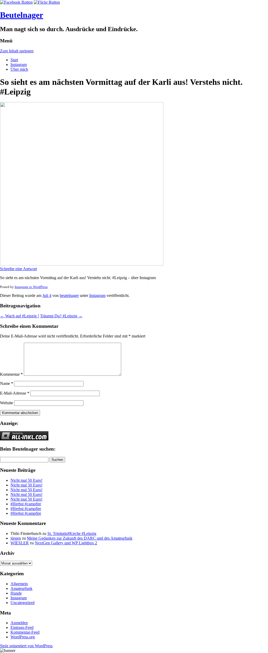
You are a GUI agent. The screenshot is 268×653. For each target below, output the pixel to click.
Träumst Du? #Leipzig (61, 316)
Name (6, 383)
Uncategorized (22, 602)
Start (14, 60)
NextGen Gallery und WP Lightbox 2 (66, 543)
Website (6, 403)
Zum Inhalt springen (17, 51)
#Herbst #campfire (25, 504)
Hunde (16, 593)
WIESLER (19, 543)
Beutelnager (21, 15)
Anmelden (19, 623)
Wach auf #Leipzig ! (19, 316)
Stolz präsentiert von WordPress (26, 646)
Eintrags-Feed (22, 627)
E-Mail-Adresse (14, 393)
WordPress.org (22, 637)
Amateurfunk (21, 588)
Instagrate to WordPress (31, 287)
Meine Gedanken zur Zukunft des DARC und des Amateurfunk (79, 538)
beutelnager (69, 295)
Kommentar (11, 374)
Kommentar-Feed (25, 632)
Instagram (18, 64)
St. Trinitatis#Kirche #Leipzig (71, 533)
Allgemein (19, 584)
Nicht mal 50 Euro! (26, 480)
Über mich (19, 69)
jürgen (15, 538)
